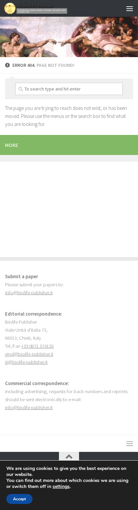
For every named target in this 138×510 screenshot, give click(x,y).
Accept (19, 499)
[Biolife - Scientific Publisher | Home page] (46, 8)
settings (61, 487)
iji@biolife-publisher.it (26, 362)
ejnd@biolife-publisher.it (29, 354)
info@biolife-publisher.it (29, 293)
